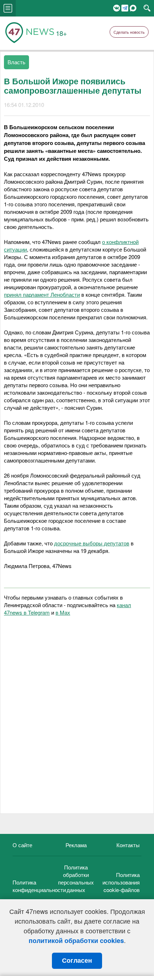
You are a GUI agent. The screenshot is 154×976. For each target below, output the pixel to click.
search (147, 8)
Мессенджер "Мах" (133, 8)
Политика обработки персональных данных (76, 878)
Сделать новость (129, 32)
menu (8, 8)
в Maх (63, 612)
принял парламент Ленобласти (42, 294)
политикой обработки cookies (76, 940)
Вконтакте (116, 8)
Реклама (76, 845)
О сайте (22, 845)
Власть (16, 62)
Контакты (128, 845)
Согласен (77, 960)
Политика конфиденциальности (39, 885)
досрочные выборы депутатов (91, 543)
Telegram (124, 8)
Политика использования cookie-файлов (121, 882)
